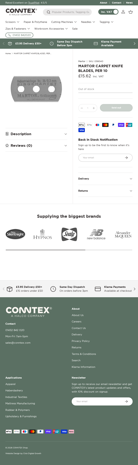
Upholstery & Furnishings (21, 416)
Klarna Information (83, 366)
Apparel (10, 384)
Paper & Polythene (35, 22)
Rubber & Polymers (17, 410)
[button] (130, 11)
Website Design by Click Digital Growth (23, 453)
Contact (116, 2)
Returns (76, 347)
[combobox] (67, 12)
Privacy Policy (81, 341)
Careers (76, 321)
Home (8, 53)
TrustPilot (33, 2)
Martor (81, 61)
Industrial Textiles (16, 397)
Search (76, 360)
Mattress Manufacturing (20, 403)
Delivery (77, 334)
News (129, 2)
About (103, 2)
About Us (77, 315)
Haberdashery (14, 390)
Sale (75, 28)
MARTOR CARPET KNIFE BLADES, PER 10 (33, 53)
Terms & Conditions (84, 354)
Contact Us (79, 328)
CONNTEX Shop (20, 448)
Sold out (116, 107)
